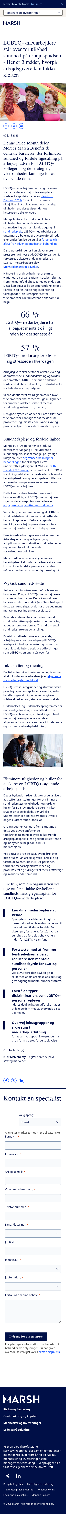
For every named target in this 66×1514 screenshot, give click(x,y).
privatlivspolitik (49, 1352)
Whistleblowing (46, 1489)
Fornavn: (10, 1137)
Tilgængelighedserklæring (18, 1489)
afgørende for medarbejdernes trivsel (32, 678)
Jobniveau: (11, 1260)
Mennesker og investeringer (22, 1423)
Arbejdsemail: (14, 1172)
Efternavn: (11, 1154)
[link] (6, 126)
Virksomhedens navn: (19, 1189)
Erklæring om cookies (15, 1495)
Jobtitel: (10, 1242)
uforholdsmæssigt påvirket (20, 267)
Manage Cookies (41, 1495)
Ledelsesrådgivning (16, 1430)
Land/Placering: (15, 1225)
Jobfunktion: (13, 1277)
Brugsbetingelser (13, 1484)
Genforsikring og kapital (20, 1416)
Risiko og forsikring (16, 1409)
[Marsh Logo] (21, 1400)
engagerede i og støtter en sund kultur (28, 505)
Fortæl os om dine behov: (21, 1295)
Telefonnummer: (16, 1207)
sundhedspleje (12, 232)
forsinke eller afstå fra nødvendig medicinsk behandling (31, 242)
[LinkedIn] (18, 1476)
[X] (7, 1476)
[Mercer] (15, 23)
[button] (62, 4)
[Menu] (60, 23)
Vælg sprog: (26, 1115)
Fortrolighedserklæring (40, 1484)
